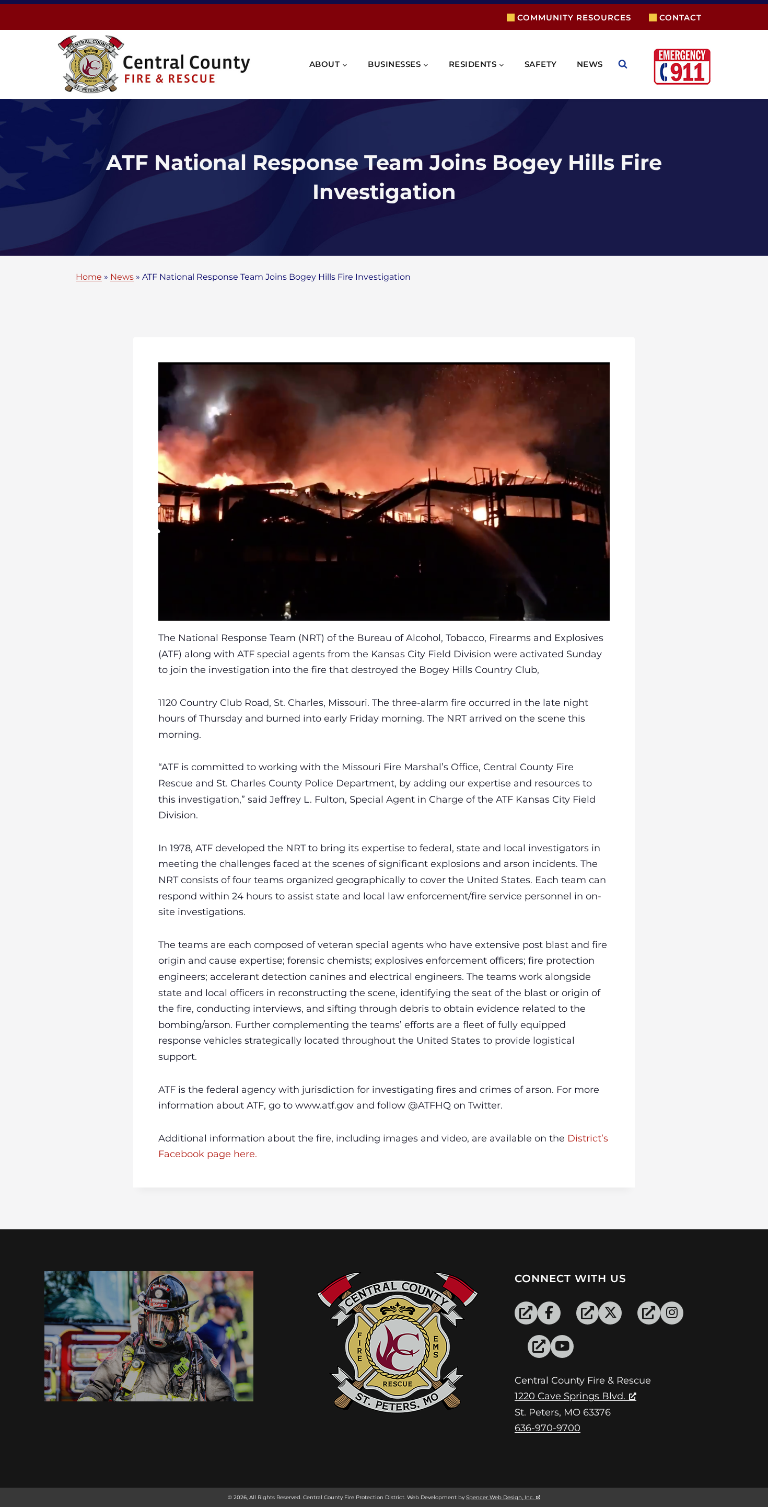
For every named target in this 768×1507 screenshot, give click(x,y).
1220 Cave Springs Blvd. (570, 1396)
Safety (541, 64)
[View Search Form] (633, 64)
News (590, 64)
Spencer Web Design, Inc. (500, 1497)
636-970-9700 (547, 1428)
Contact (680, 17)
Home (89, 277)
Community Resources (574, 17)
